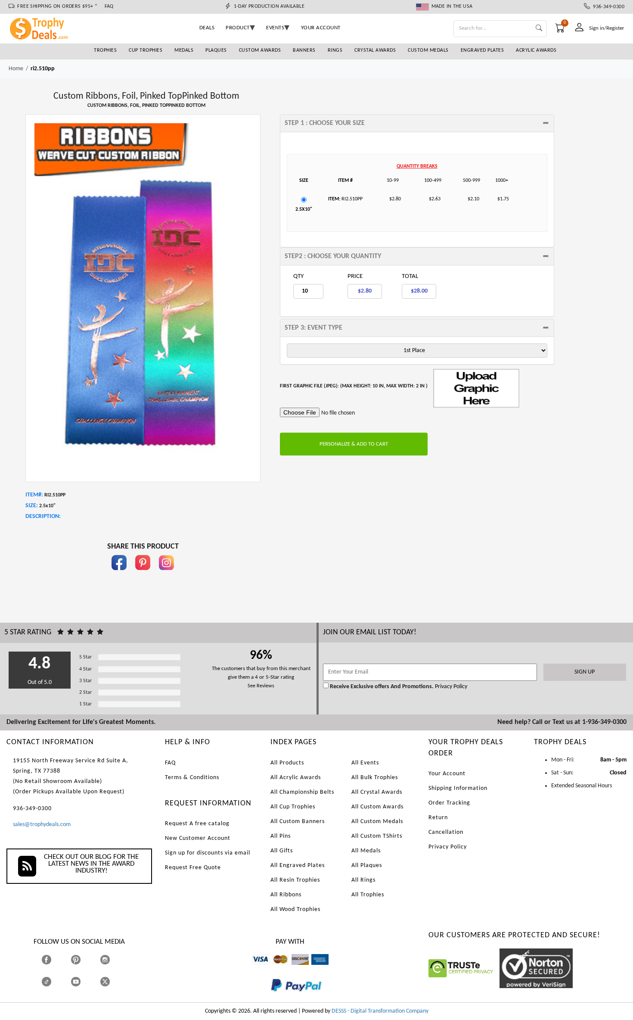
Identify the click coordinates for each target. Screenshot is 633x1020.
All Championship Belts (302, 792)
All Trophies (367, 895)
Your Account (446, 773)
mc (275, 969)
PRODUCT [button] (238, 28)
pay (271, 998)
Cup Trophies (145, 50)
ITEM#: (34, 495)
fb (119, 574)
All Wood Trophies (295, 909)
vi (254, 969)
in (166, 574)
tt (54, 981)
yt (83, 981)
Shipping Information (457, 788)
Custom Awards (260, 50)
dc (294, 969)
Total (410, 276)
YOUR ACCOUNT (321, 28)
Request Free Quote (193, 867)
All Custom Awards (377, 807)
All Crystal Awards (376, 792)
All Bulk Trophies (374, 777)
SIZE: (31, 505)
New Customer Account (197, 838)
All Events (365, 763)
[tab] (417, 123)
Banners (304, 50)
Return (438, 817)
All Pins (280, 836)
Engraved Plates (482, 50)
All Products (287, 763)
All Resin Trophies (295, 880)
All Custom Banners (297, 821)
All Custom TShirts (376, 836)
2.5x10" (303, 209)
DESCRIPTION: (43, 516)
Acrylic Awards (536, 50)
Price (355, 276)
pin (142, 574)
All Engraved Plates (297, 865)
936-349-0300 (607, 6)
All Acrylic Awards (295, 777)
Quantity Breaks (417, 166)
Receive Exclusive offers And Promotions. (382, 686)
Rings (335, 50)
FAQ (109, 6)
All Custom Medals (377, 821)
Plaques (216, 50)
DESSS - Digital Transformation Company (380, 1011)
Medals (183, 50)
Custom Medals (428, 50)
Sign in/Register (606, 28)
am (315, 969)
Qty (298, 276)
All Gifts (281, 851)
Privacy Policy (450, 686)
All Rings (363, 880)
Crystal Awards (375, 50)
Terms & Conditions (192, 777)
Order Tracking (449, 803)
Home (16, 69)
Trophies (105, 50)
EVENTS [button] (275, 28)
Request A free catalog (197, 823)
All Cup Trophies (292, 807)
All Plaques (366, 865)
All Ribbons (285, 895)
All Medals (366, 851)
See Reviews (261, 686)
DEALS (207, 28)
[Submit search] (538, 29)
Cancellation (445, 832)
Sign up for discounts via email (207, 853)
